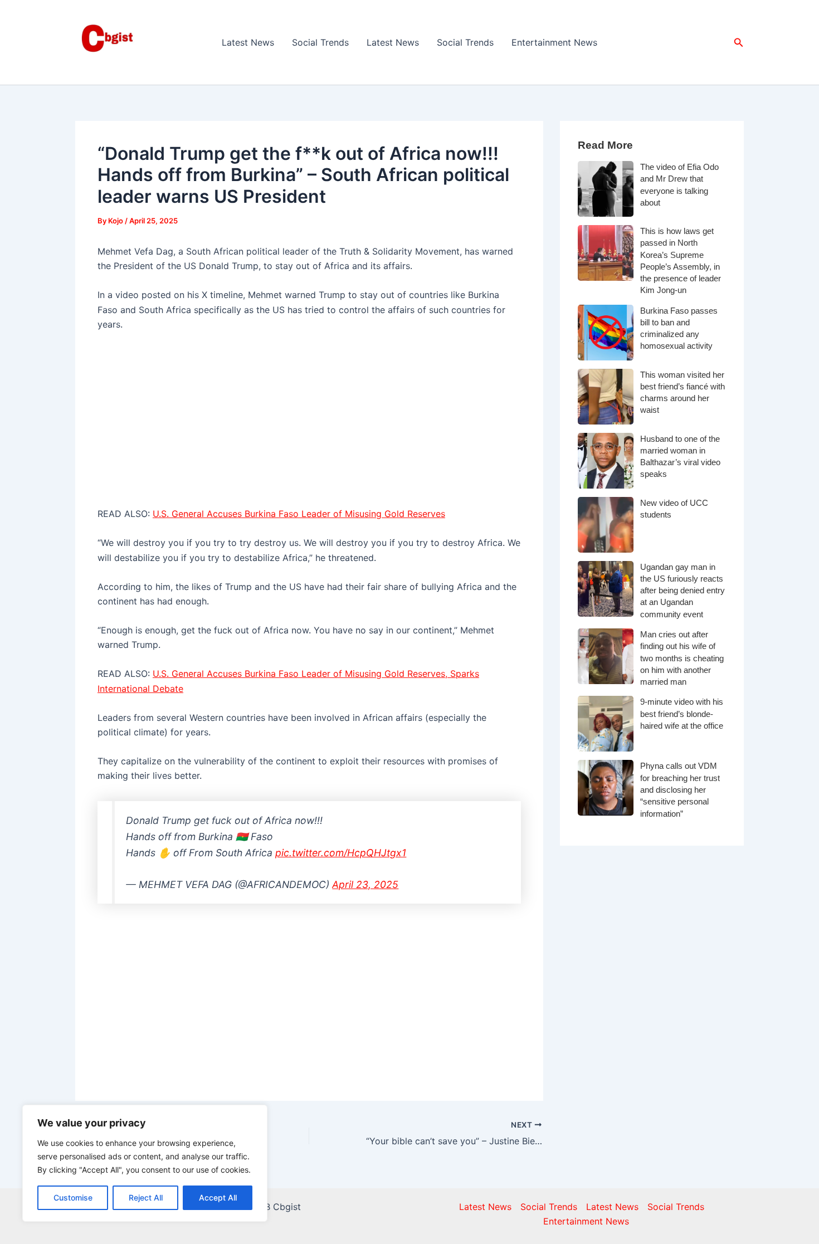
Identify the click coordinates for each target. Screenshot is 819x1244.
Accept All (218, 1197)
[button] (739, 43)
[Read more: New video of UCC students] (605, 525)
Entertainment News (554, 42)
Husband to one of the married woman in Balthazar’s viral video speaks (680, 456)
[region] (144, 1163)
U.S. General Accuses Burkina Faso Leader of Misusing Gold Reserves (299, 513)
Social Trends (320, 42)
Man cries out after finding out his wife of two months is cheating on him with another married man (682, 658)
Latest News (248, 42)
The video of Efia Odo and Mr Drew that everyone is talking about (679, 184)
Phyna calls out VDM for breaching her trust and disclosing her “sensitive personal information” (680, 789)
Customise (72, 1197)
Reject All (146, 1197)
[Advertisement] (309, 424)
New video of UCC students (674, 508)
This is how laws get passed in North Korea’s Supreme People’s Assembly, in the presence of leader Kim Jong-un (680, 260)
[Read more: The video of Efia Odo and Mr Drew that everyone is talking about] (605, 189)
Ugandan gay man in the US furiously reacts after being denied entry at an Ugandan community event (682, 590)
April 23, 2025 (365, 884)
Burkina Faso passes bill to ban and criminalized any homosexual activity (679, 328)
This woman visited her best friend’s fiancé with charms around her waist (682, 392)
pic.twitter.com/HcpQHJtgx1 (340, 852)
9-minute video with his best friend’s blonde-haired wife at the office (681, 713)
